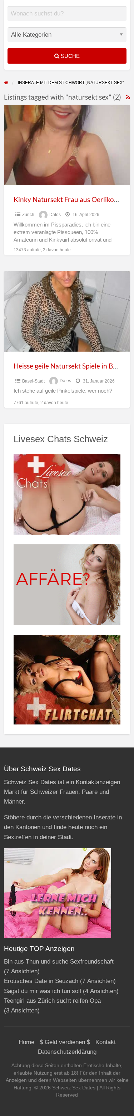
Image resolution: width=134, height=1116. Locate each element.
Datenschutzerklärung (67, 1051)
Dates (55, 214)
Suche (69, 56)
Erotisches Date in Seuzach (41, 981)
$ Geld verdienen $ (65, 1042)
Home (26, 1042)
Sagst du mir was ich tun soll (42, 991)
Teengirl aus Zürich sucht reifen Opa (52, 1000)
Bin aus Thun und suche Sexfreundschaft (59, 961)
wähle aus (70, 18)
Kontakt (105, 1042)
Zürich (28, 214)
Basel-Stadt (33, 381)
